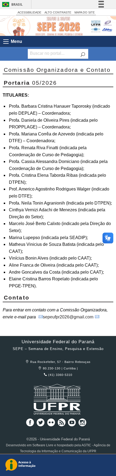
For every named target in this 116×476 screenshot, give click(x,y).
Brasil (17, 4)
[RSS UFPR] (62, 424)
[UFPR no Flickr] (51, 424)
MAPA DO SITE (84, 12)
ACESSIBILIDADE (29, 12)
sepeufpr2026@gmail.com (68, 317)
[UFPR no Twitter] (41, 424)
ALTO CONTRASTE (58, 12)
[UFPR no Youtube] (72, 424)
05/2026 (30, 83)
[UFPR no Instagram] (82, 424)
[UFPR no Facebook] (29, 424)
